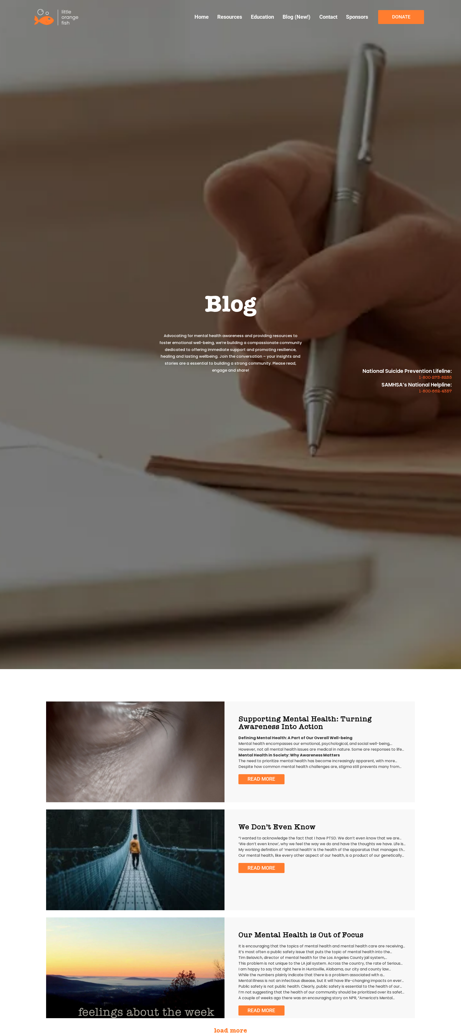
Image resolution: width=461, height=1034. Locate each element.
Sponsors (357, 17)
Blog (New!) (296, 17)
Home (201, 17)
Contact (328, 17)
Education (262, 17)
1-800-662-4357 (435, 391)
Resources (229, 17)
